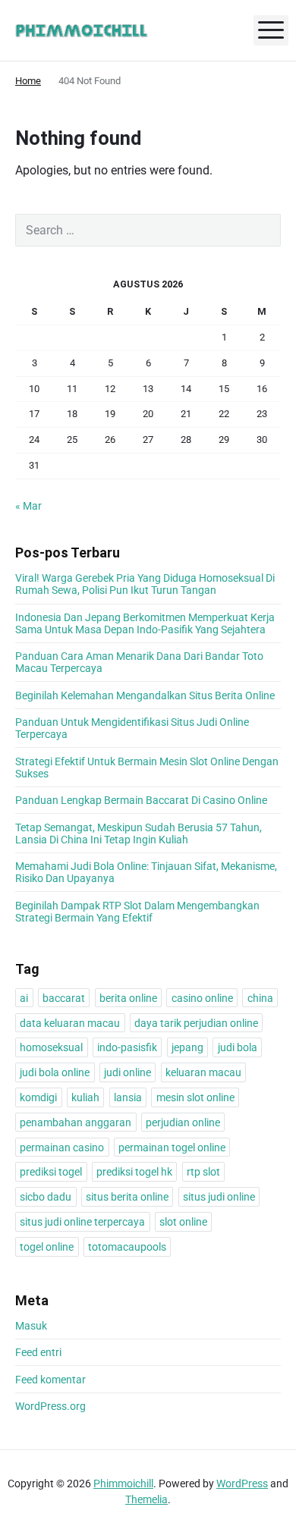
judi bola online (55, 1072)
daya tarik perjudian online (196, 1023)
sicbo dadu (45, 1197)
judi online (127, 1072)
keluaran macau (203, 1072)
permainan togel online (171, 1147)
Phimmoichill (123, 1483)
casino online (202, 998)
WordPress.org (50, 1406)
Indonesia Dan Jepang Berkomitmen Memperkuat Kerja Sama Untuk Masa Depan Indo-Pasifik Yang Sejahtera (145, 623)
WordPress (242, 1483)
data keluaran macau (70, 1023)
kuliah (85, 1097)
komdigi (38, 1097)
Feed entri (38, 1352)
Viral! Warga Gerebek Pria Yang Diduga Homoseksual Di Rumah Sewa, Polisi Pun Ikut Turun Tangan (145, 584)
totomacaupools (127, 1247)
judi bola (237, 1047)
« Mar (28, 506)
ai (24, 998)
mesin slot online (195, 1097)
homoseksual (51, 1047)
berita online (128, 998)
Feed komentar (50, 1380)
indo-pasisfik (127, 1047)
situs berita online (127, 1197)
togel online (47, 1247)
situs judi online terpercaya (82, 1222)
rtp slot (203, 1172)
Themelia (146, 1499)
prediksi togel (51, 1172)
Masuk (31, 1326)
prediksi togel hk (134, 1172)
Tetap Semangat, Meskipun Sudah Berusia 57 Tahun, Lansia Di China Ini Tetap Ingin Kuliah (138, 833)
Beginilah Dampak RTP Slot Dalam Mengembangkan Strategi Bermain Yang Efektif (137, 912)
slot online (183, 1222)
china (260, 998)
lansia (128, 1097)
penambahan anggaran (75, 1122)
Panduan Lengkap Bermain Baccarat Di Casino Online (141, 800)
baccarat (64, 998)
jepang (187, 1047)
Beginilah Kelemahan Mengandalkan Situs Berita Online (145, 695)
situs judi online (219, 1197)
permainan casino (62, 1147)
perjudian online (183, 1122)
